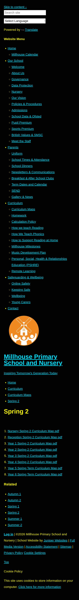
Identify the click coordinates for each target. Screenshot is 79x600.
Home (12, 382)
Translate (31, 29)
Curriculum (15, 388)
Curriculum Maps (19, 395)
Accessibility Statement (42, 546)
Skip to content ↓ (15, 7)
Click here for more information (39, 587)
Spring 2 (13, 401)
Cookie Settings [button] (35, 553)
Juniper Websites (55, 540)
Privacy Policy (13, 553)
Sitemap (65, 546)
